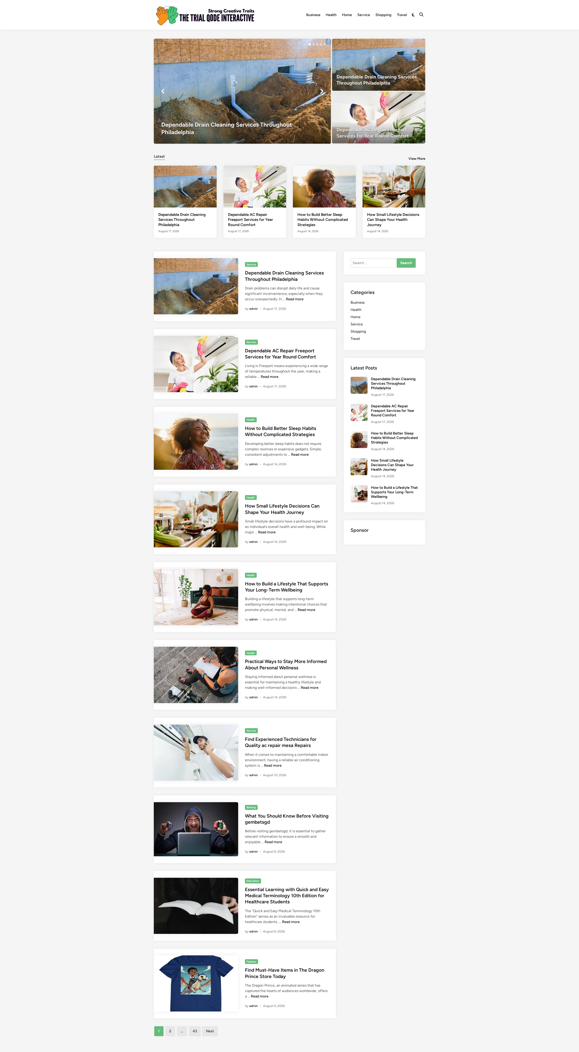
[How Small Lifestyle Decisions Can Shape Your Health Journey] (394, 186)
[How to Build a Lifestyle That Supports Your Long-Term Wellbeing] (359, 488)
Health (331, 15)
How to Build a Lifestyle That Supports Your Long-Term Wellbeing (394, 492)
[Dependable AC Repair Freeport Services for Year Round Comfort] (378, 118)
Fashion (251, 961)
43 (195, 1031)
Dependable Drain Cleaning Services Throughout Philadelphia (182, 219)
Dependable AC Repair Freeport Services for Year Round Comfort (250, 219)
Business (313, 15)
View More (416, 159)
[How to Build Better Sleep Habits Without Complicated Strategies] (324, 186)
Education (253, 881)
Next (210, 1031)
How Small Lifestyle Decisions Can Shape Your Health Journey (393, 219)
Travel (402, 15)
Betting (251, 807)
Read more (295, 299)
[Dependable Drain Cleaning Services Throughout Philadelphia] (242, 91)
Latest (159, 156)
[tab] (159, 156)
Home (347, 15)
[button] (310, 44)
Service (363, 15)
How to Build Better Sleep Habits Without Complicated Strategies (322, 219)
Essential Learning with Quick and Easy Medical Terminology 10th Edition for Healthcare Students (287, 896)
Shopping (383, 15)
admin (253, 309)
